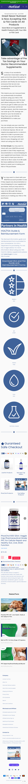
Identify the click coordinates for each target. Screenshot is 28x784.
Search (4, 700)
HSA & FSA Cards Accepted (9, 688)
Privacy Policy (6, 694)
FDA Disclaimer (6, 697)
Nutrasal (11, 780)
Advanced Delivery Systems (9, 685)
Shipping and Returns (8, 691)
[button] (1, 6)
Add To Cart (16, 558)
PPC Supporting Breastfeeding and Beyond (13, 663)
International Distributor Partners (10, 727)
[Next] (25, 518)
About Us (5, 682)
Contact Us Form (6, 679)
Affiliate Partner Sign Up (8, 718)
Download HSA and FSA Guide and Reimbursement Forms (14, 263)
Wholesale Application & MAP (9, 712)
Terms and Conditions (8, 703)
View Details (4, 548)
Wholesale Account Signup (9, 715)
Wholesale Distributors (8, 724)
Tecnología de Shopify (17, 780)
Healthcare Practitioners (8, 721)
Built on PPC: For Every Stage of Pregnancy (13, 640)
